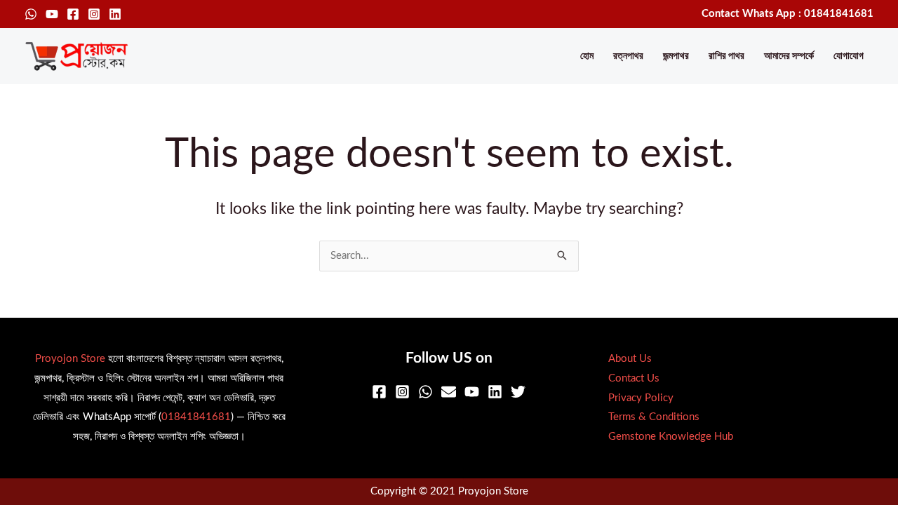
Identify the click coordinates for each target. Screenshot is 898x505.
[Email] (448, 391)
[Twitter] (518, 391)
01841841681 (196, 417)
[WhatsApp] (31, 14)
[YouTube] (52, 14)
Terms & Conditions (653, 417)
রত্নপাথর (628, 56)
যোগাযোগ (848, 56)
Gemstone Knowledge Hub (670, 436)
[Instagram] (94, 14)
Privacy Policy (641, 398)
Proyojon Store (70, 359)
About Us (630, 359)
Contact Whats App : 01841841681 (787, 13)
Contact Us (633, 378)
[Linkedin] (115, 14)
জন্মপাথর (676, 56)
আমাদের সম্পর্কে (789, 56)
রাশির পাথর (726, 56)
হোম (587, 56)
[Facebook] (73, 14)
